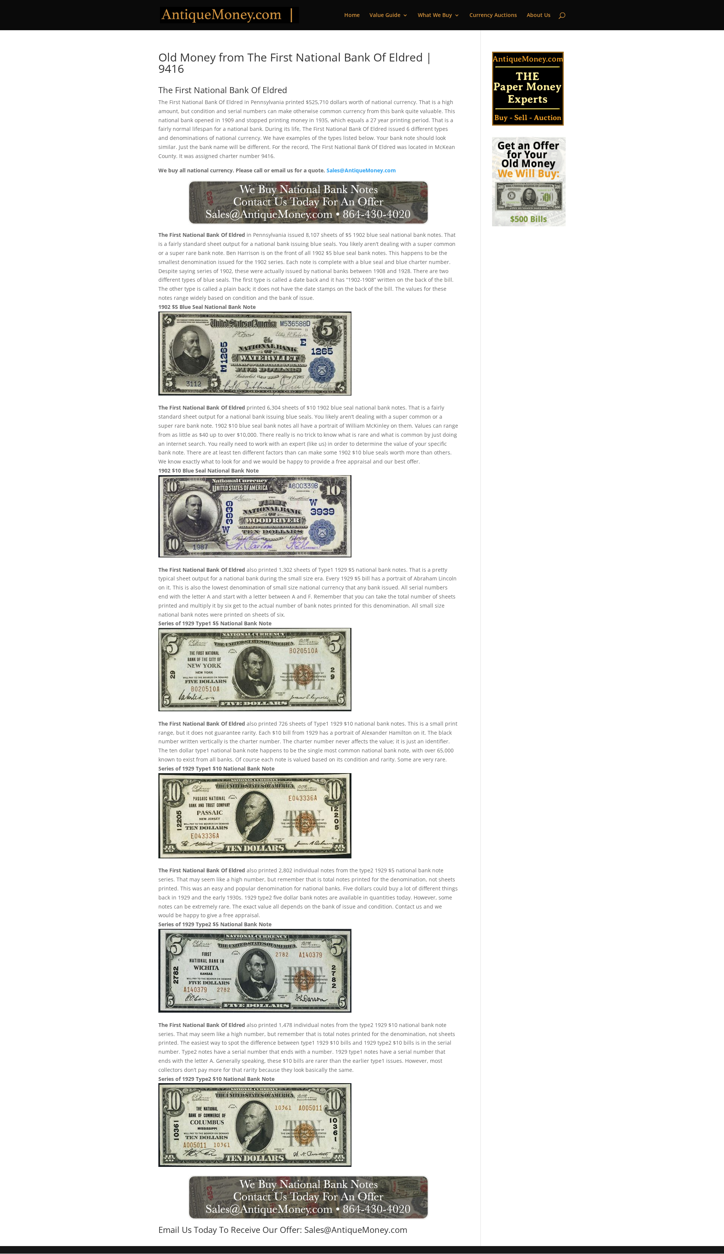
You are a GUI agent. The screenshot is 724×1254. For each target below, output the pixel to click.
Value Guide (385, 15)
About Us (539, 15)
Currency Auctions (493, 15)
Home (352, 15)
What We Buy (435, 15)
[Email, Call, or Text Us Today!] (308, 202)
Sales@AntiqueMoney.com (361, 170)
